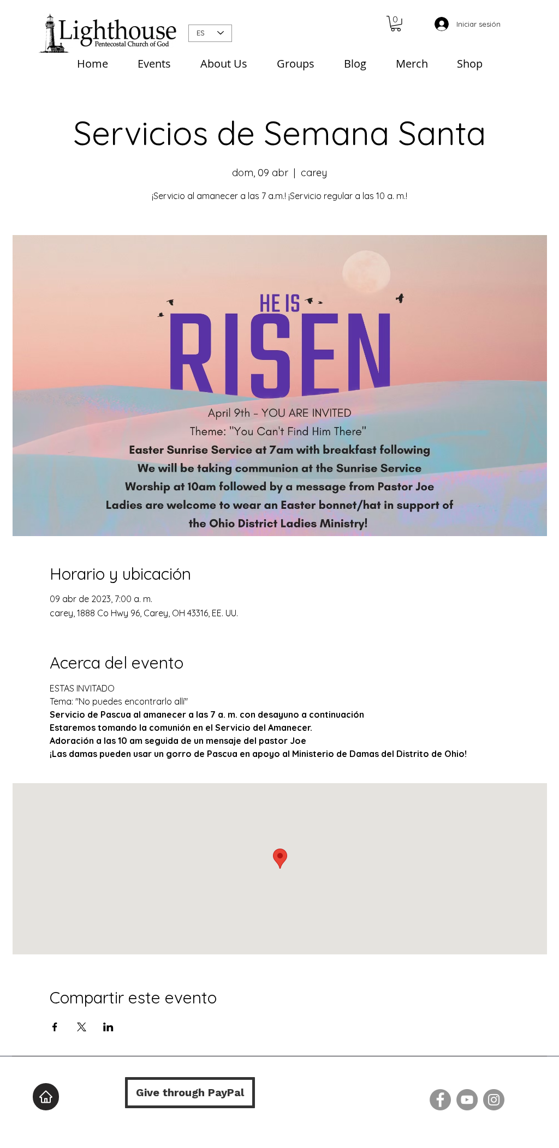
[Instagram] (493, 1099)
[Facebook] (440, 1099)
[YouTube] (467, 1099)
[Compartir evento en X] (81, 1027)
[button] (395, 24)
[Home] (46, 1096)
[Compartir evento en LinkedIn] (108, 1027)
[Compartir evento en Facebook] (55, 1027)
